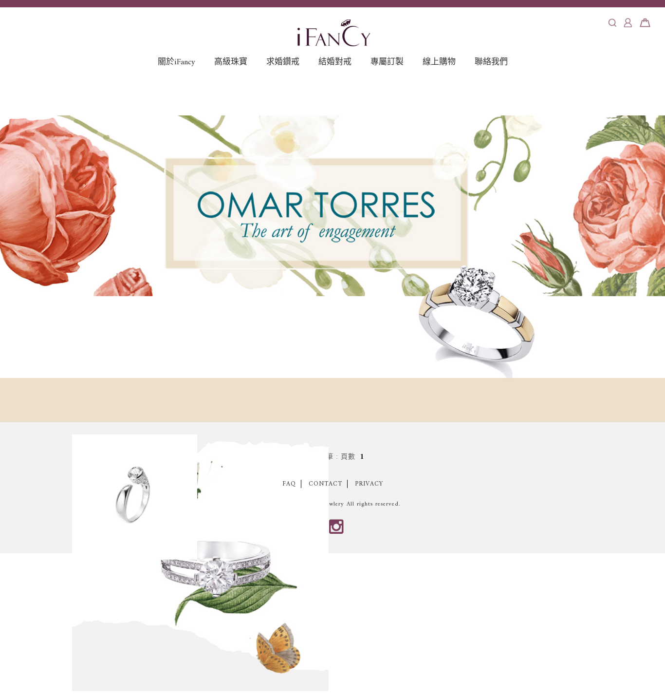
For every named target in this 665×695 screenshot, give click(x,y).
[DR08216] (134, 497)
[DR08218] (200, 562)
